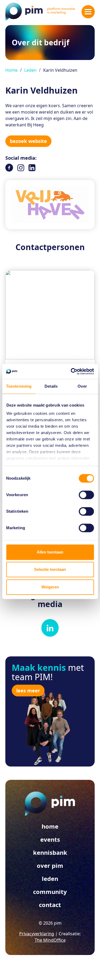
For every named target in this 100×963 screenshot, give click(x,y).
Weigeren (50, 587)
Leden (30, 70)
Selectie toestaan (50, 569)
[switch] (86, 495)
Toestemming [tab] (18, 386)
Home (11, 70)
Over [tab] (82, 386)
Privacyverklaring (36, 934)
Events (50, 839)
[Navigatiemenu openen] (88, 11)
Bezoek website (28, 141)
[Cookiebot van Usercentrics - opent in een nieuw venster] (71, 371)
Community (50, 892)
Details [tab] (51, 386)
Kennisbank (50, 852)
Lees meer (28, 690)
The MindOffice (50, 940)
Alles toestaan (50, 552)
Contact (50, 905)
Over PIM (50, 865)
